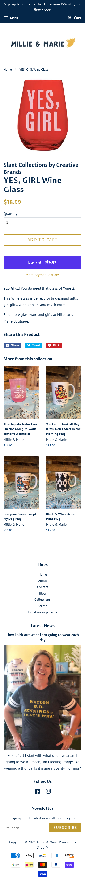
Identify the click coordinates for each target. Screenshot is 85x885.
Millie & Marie (47, 842)
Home (8, 70)
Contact (42, 587)
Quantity (10, 213)
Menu (13, 18)
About (42, 581)
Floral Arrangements (42, 612)
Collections (42, 599)
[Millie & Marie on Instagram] (48, 792)
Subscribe (65, 827)
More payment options (43, 274)
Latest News (43, 625)
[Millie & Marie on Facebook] (37, 792)
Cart (77, 18)
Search (42, 606)
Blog (42, 593)
